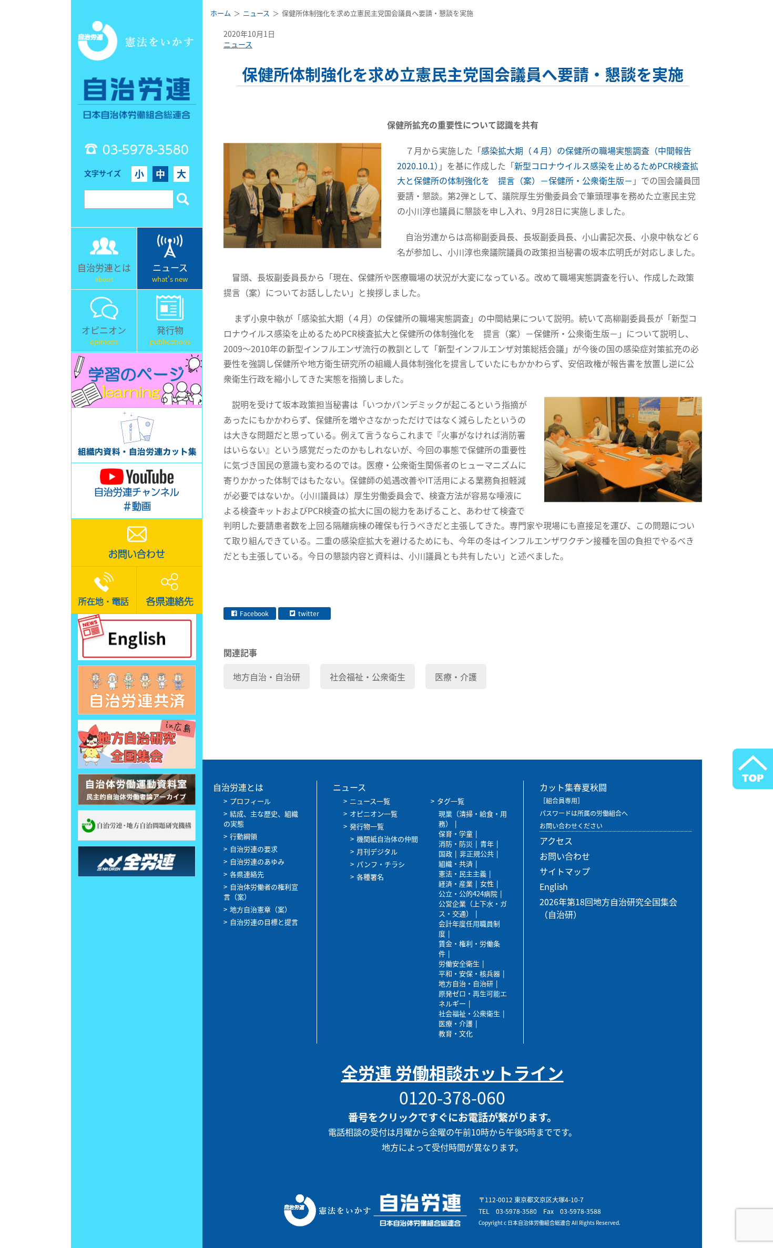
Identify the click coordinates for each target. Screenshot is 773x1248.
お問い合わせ (565, 856)
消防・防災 (456, 843)
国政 (445, 853)
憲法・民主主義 (462, 873)
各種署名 (370, 877)
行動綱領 (243, 836)
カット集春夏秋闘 (573, 787)
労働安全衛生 (459, 963)
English (554, 886)
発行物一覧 (367, 826)
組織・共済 (456, 863)
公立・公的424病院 (468, 893)
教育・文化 (456, 1033)
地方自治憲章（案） (260, 909)
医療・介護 (456, 676)
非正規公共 (477, 853)
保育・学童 (456, 833)
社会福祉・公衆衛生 (367, 676)
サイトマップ (565, 871)
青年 (487, 843)
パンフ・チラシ (381, 864)
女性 (487, 883)
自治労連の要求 (254, 849)
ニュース (237, 44)
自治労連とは (238, 787)
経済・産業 (456, 883)
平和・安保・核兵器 (469, 973)
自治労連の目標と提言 (264, 922)
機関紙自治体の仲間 (387, 839)
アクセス (556, 840)
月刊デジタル (377, 851)
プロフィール (250, 801)
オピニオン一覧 (374, 814)
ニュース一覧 (370, 801)
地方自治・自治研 (266, 676)
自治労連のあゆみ (257, 861)
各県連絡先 (247, 874)
